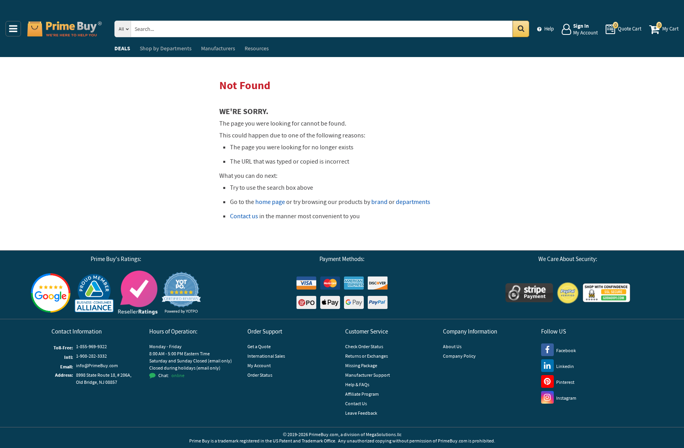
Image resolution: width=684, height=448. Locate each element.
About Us (452, 346)
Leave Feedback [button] (361, 413)
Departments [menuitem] (166, 48)
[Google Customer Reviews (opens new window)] (50, 293)
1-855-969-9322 (91, 346)
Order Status (259, 375)
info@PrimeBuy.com (97, 365)
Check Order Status (364, 346)
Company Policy (459, 356)
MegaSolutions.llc (383, 434)
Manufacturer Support (367, 375)
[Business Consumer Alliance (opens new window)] (94, 293)
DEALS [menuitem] (122, 48)
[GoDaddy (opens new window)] (606, 292)
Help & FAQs (357, 384)
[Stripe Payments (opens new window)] (529, 292)
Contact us (244, 216)
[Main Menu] (13, 28)
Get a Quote (259, 346)
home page (270, 202)
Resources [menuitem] (257, 48)
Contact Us (356, 403)
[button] (181, 293)
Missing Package (361, 365)
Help (549, 28)
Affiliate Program (362, 394)
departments (413, 202)
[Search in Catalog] (521, 29)
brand (379, 202)
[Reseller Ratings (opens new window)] (138, 293)
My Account (259, 365)
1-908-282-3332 (91, 356)
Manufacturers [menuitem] (218, 48)
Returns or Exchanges (366, 356)
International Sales (266, 356)
